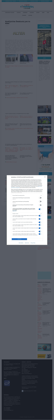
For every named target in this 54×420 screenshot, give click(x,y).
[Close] (45, 177)
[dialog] (27, 210)
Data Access (27, 242)
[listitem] (27, 195)
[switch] (40, 198)
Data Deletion (21, 242)
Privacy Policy (33, 242)
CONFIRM (19, 239)
